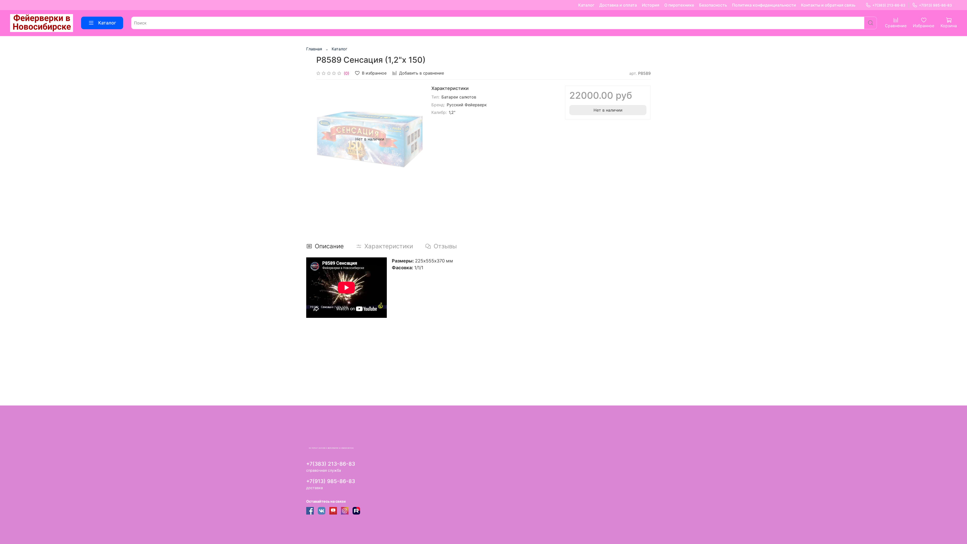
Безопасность (713, 5)
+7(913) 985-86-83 (935, 5)
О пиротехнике (679, 5)
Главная (314, 48)
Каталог (586, 5)
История (650, 5)
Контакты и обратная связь (828, 5)
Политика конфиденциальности (764, 5)
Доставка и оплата (618, 5)
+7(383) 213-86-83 (888, 5)
